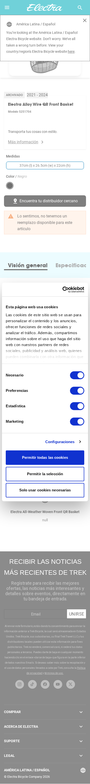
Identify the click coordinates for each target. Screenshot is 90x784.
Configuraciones (60, 442)
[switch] (77, 391)
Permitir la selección (45, 474)
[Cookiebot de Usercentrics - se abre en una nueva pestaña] (63, 289)
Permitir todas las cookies (45, 457)
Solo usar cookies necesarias (45, 490)
